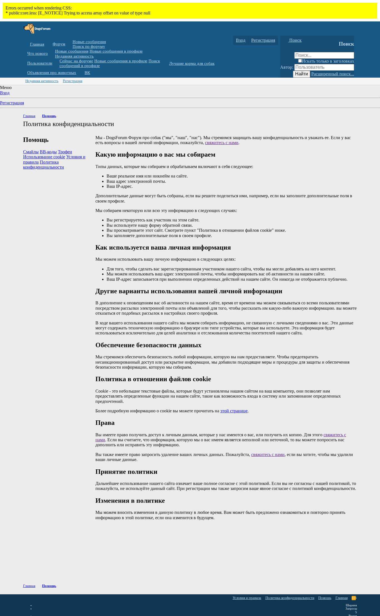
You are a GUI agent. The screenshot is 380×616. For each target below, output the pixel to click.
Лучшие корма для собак (191, 63)
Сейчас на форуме (76, 61)
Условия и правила (247, 598)
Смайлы (31, 151)
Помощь (324, 598)
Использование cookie (44, 156)
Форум (59, 44)
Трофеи (65, 151)
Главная (37, 44)
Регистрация (72, 81)
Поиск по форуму (89, 46)
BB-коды (48, 151)
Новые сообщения (89, 42)
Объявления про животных (51, 72)
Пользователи (39, 63)
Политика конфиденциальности (43, 164)
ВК (87, 72)
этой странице (234, 410)
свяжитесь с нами (221, 142)
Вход (4, 92)
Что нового (37, 53)
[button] (69, 44)
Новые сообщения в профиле (116, 51)
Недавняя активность (74, 56)
